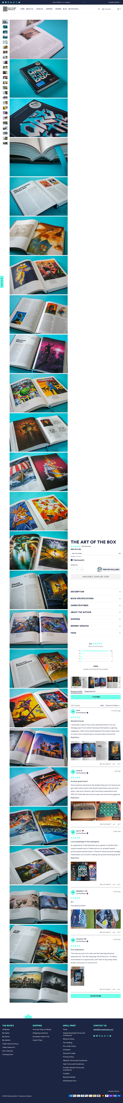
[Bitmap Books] (9, 9)
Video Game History (10, 1044)
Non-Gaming (7, 1051)
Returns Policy (68, 1039)
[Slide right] (84, 2)
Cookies (66, 1073)
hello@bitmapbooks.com (103, 1029)
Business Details (69, 1077)
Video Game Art (8, 1047)
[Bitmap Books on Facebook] (5, 2)
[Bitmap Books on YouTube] (19, 2)
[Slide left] (38, 2)
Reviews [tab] (76, 691)
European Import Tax (41, 1036)
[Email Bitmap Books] (3, 2)
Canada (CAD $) (113, 2)
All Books (5, 1029)
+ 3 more (116, 758)
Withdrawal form (69, 1081)
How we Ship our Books (42, 1029)
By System (6, 1040)
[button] (30, 9)
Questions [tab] (90, 691)
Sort (102, 705)
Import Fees (37, 1040)
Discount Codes (69, 1053)
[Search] (99, 9)
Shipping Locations (40, 1033)
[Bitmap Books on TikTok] (13, 2)
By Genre (6, 1036)
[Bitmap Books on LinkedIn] (11, 2)
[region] (96, 682)
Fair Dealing (67, 1043)
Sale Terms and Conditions (73, 1064)
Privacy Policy (68, 1057)
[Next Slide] (119, 682)
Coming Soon (7, 1054)
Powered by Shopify (25, 1096)
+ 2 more (116, 818)
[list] (39, 511)
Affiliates (66, 1050)
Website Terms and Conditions (75, 1060)
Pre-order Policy (69, 1046)
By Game (5, 1033)
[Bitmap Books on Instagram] (8, 2)
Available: (96, 577)
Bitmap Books (12, 1096)
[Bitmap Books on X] (16, 2)
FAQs (65, 1029)
